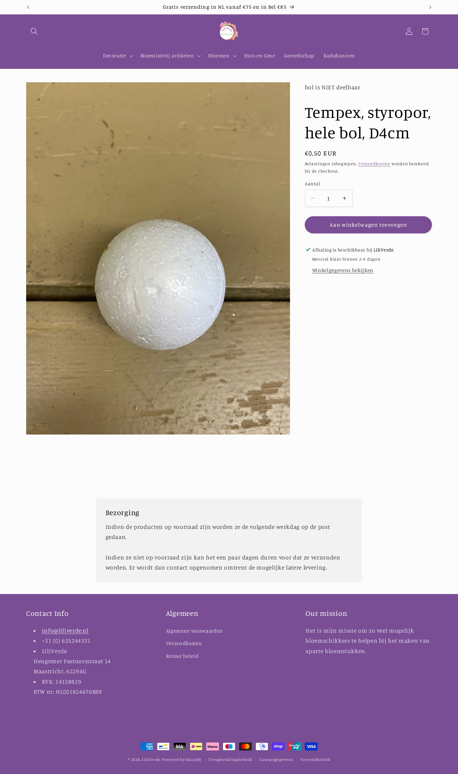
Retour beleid (182, 656)
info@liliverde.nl (65, 630)
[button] (34, 31)
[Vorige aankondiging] (28, 7)
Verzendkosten (374, 163)
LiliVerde (151, 759)
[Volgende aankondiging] (430, 7)
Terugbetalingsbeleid (230, 759)
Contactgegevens (276, 759)
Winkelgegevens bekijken (343, 270)
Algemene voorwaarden (194, 630)
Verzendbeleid (315, 759)
